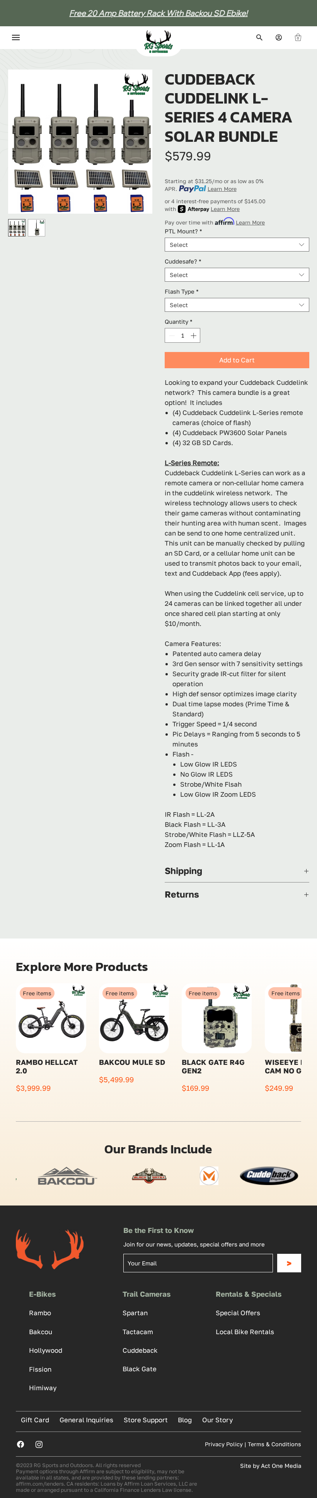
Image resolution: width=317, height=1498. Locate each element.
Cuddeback (140, 1350)
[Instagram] (39, 1444)
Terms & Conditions (274, 1444)
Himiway (42, 1388)
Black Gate (140, 1369)
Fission (40, 1369)
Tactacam (138, 1332)
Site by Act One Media (270, 1465)
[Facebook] (20, 1444)
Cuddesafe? (183, 261)
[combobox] (237, 245)
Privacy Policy (224, 1444)
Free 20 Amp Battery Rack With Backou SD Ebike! (158, 13)
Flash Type (182, 291)
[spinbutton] (182, 335)
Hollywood (45, 1350)
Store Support (146, 1420)
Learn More (222, 188)
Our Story (217, 1420)
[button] (298, 37)
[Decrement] (171, 335)
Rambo (40, 1313)
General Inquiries (86, 1420)
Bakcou (40, 1332)
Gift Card (35, 1420)
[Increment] (194, 335)
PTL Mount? (183, 231)
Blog (185, 1420)
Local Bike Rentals (245, 1332)
